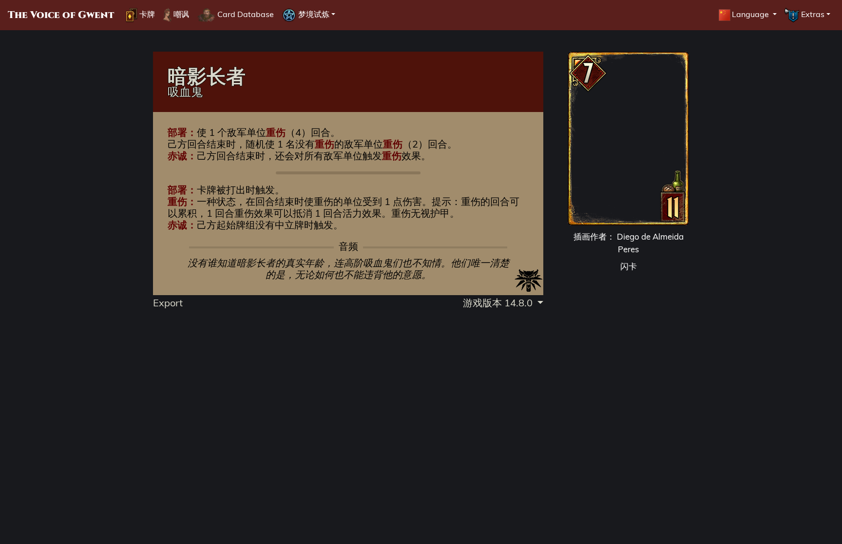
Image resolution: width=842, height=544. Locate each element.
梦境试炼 (312, 14)
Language (751, 14)
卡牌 (146, 14)
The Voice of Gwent (61, 15)
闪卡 (628, 266)
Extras (811, 14)
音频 (348, 246)
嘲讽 (180, 14)
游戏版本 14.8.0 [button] (499, 303)
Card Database (244, 14)
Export (168, 303)
